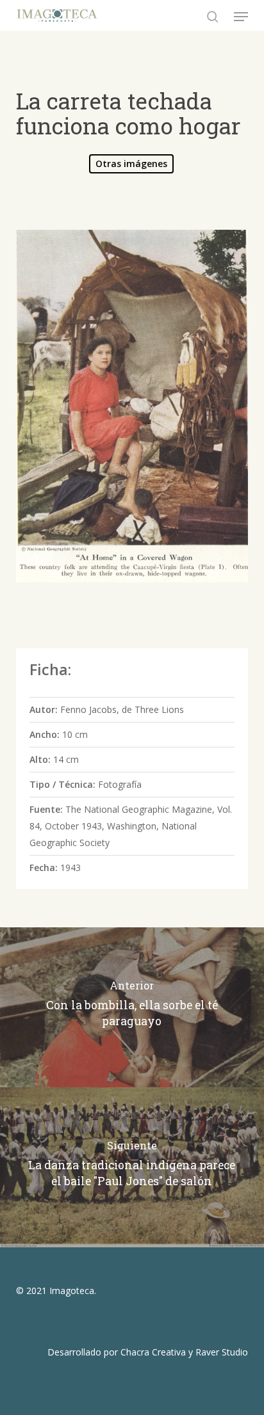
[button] (241, 16)
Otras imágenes (131, 163)
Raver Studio (221, 1352)
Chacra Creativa (153, 1352)
